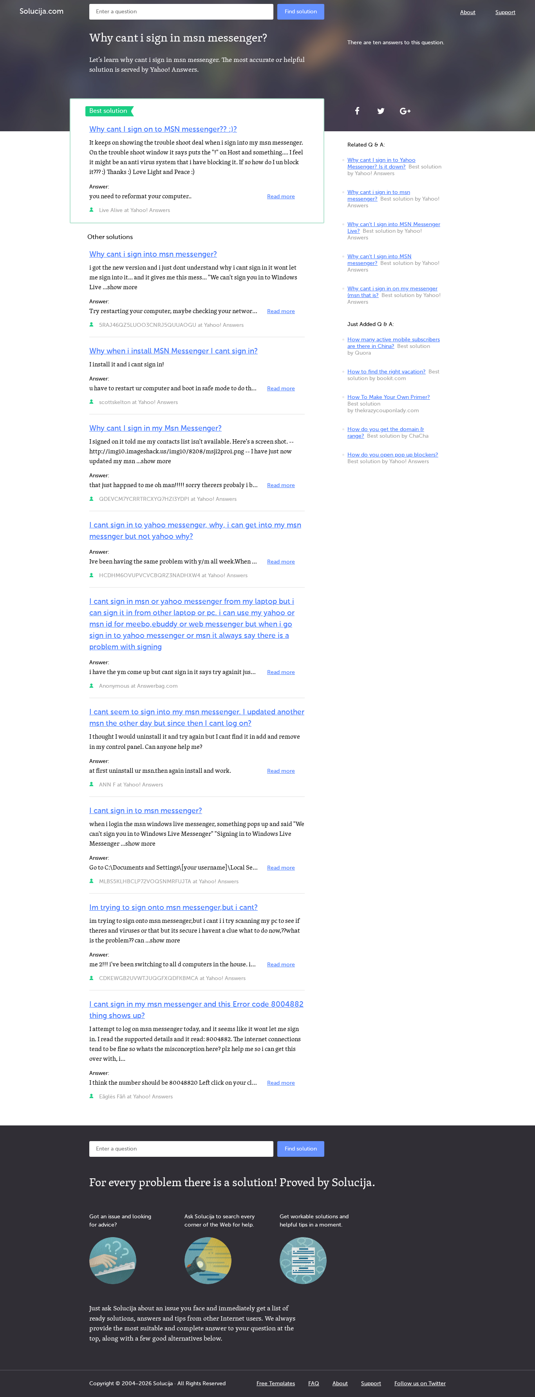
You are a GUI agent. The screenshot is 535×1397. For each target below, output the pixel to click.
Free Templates (276, 1383)
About (467, 12)
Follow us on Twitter (420, 1383)
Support (505, 12)
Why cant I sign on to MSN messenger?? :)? (163, 129)
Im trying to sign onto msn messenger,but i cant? (173, 907)
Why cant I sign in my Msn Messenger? (155, 428)
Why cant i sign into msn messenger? (153, 254)
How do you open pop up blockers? (392, 455)
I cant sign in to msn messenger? (145, 811)
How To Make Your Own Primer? (388, 397)
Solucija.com (41, 11)
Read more (281, 196)
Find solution (301, 11)
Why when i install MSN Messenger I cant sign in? (173, 351)
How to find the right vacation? (386, 372)
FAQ (313, 1383)
